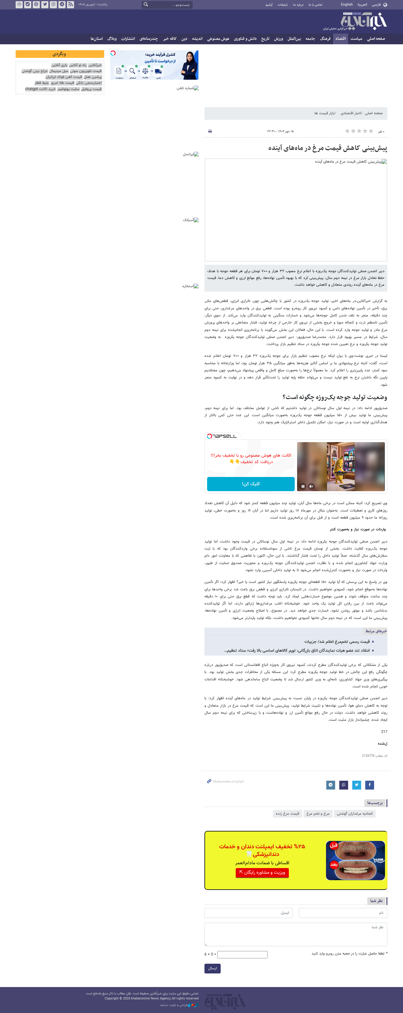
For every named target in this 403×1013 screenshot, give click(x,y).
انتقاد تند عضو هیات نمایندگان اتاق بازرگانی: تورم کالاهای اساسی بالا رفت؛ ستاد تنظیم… (297, 651)
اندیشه (197, 38)
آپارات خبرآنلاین (36, 4)
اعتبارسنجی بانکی (88, 83)
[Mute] (311, 486)
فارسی (376, 4)
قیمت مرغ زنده (287, 814)
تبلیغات (283, 4)
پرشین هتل (92, 77)
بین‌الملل (294, 38)
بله (27, 4)
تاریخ (265, 38)
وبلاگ (112, 38)
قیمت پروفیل (91, 89)
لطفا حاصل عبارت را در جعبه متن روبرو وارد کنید (349, 954)
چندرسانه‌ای (149, 38)
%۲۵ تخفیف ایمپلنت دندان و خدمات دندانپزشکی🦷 (262, 850)
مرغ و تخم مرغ (318, 814)
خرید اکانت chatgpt (40, 89)
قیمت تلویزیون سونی (85, 71)
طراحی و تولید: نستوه (174, 1005)
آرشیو (269, 4)
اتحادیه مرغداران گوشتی (355, 814)
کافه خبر (170, 38)
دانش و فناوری (245, 38)
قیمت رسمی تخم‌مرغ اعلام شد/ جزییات (337, 642)
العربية (362, 4)
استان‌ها (97, 38)
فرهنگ (325, 38)
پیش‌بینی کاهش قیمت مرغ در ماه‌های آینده (327, 148)
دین (184, 38)
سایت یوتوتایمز (68, 89)
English (347, 4)
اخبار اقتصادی (351, 113)
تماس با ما (315, 4)
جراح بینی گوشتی (34, 71)
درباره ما (298, 4)
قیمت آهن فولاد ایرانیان (63, 77)
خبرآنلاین (354, 22)
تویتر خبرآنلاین (44, 4)
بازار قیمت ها (324, 113)
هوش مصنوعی (218, 38)
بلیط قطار (42, 83)
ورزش (278, 38)
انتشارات (128, 38)
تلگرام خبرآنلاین (61, 4)
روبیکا (19, 4)
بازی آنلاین (59, 65)
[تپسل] (209, 436)
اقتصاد (340, 38)
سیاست (356, 38)
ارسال (212, 968)
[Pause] (303, 486)
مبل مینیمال (58, 71)
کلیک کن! (251, 484)
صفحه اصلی (376, 38)
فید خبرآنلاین (70, 4)
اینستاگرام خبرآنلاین (53, 4)
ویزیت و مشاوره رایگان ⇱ (262, 872)
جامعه (310, 38)
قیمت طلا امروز (62, 83)
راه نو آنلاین (77, 65)
